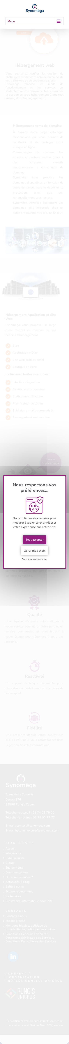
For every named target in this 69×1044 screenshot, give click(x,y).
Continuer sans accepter (34, 559)
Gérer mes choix (34, 551)
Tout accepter (35, 540)
